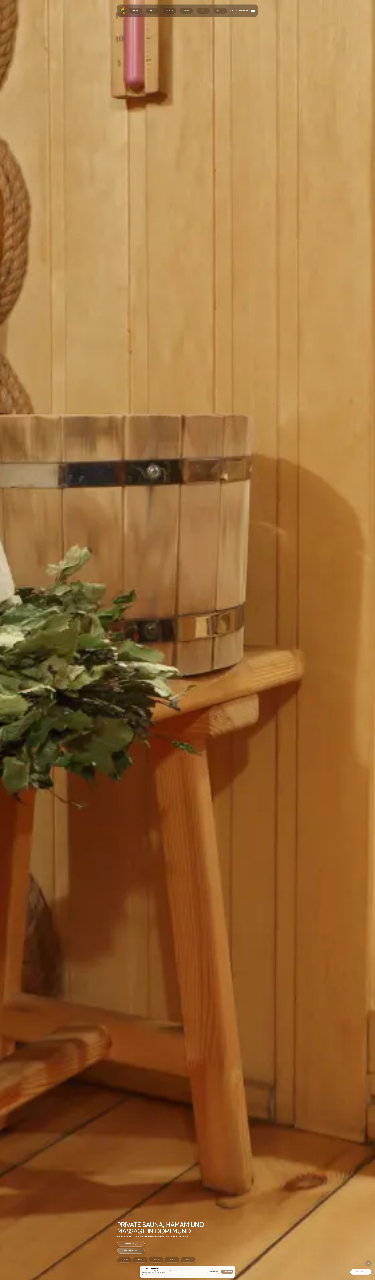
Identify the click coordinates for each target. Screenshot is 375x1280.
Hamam (152, 10)
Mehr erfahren (146, 1275)
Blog (203, 10)
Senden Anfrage (131, 1243)
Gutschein (220, 10)
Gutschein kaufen (130, 1250)
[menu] (253, 10)
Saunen (135, 10)
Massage (169, 10)
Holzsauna (171, 1260)
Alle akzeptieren (227, 1271)
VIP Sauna (124, 1260)
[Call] (368, 1263)
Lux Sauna (156, 1260)
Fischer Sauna (140, 1260)
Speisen (186, 10)
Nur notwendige (213, 1271)
